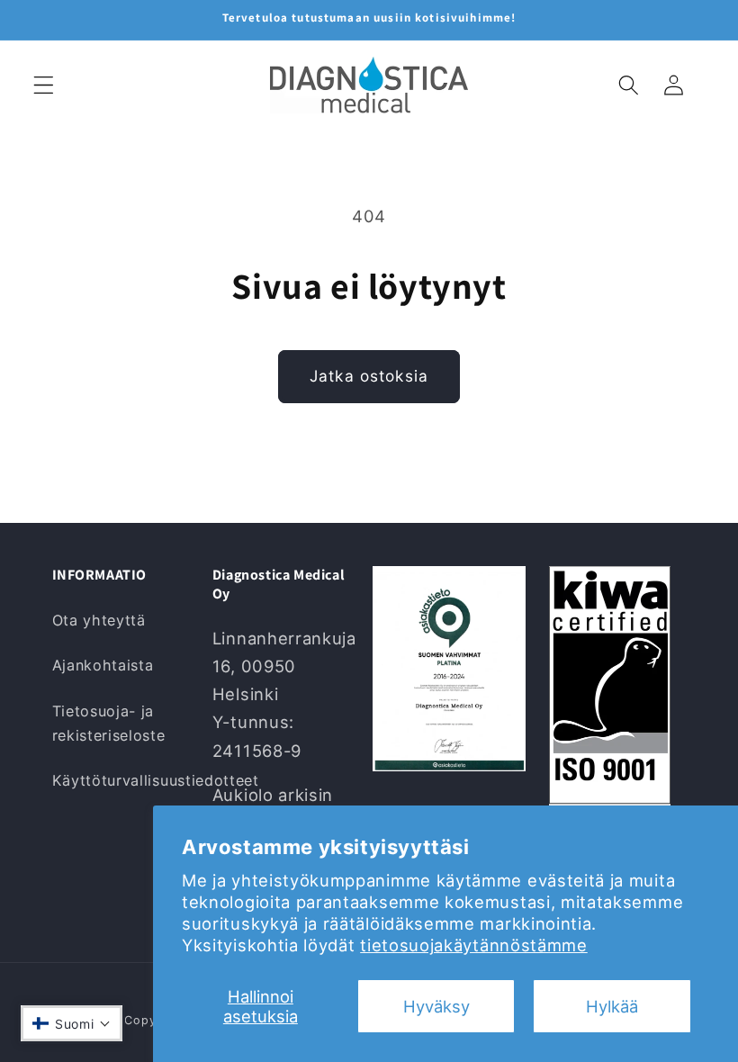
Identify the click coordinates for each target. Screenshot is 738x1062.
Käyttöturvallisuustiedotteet (155, 780)
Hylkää (612, 1006)
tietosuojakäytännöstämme (474, 945)
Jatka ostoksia (369, 375)
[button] (44, 85)
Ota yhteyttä (99, 620)
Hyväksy (436, 1006)
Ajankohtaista (103, 665)
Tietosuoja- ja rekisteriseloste (109, 723)
